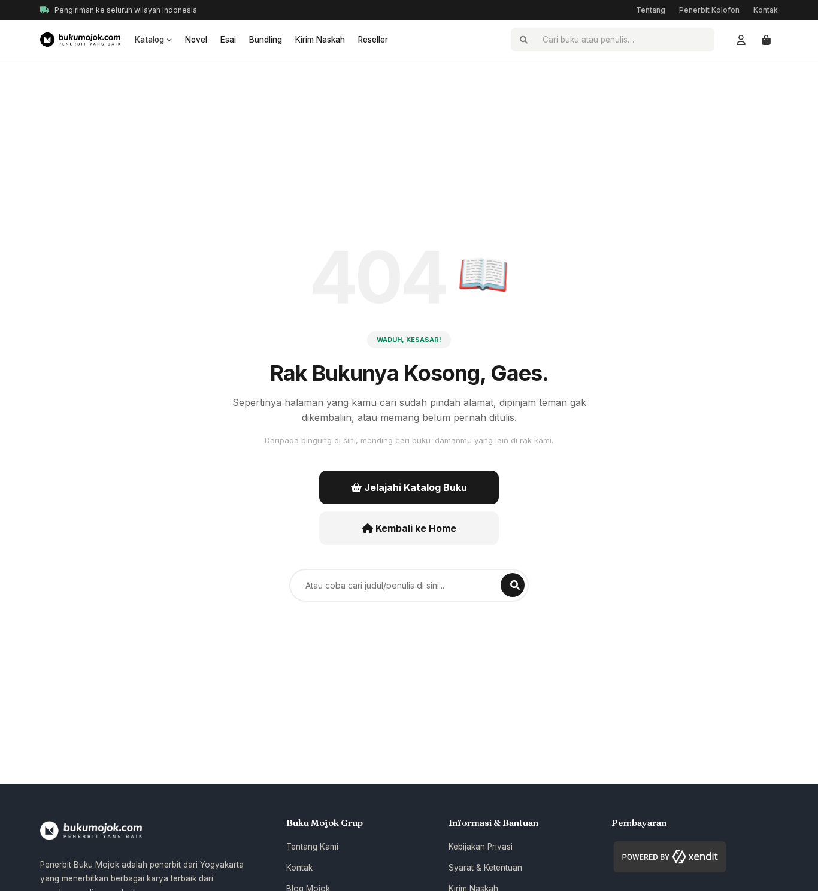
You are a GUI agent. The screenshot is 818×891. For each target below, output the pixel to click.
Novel (196, 39)
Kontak (765, 9)
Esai (228, 39)
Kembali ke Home (414, 528)
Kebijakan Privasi (481, 846)
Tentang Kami (312, 846)
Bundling (265, 39)
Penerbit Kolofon (709, 9)
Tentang (650, 9)
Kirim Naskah (320, 39)
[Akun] (741, 39)
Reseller (373, 39)
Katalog (149, 39)
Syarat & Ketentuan (485, 867)
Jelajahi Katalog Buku (414, 487)
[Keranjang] (766, 39)
